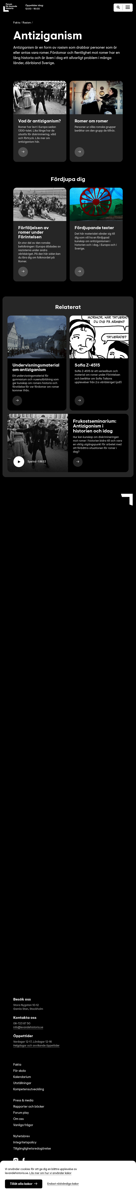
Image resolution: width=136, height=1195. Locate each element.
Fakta (16, 22)
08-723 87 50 (21, 1023)
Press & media (23, 1100)
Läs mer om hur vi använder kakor (50, 1173)
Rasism (27, 22)
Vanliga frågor (23, 1125)
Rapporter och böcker (28, 1106)
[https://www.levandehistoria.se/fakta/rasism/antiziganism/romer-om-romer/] (79, 152)
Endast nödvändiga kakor (63, 1184)
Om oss (18, 1119)
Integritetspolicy (24, 1142)
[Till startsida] (10, 7)
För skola (19, 1071)
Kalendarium (22, 1077)
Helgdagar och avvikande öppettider (36, 1045)
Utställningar (22, 1083)
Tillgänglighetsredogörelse (32, 1148)
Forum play (21, 1113)
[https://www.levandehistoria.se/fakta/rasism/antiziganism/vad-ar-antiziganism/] (23, 152)
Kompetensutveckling (28, 1089)
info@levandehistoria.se (28, 1027)
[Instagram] (15, 1160)
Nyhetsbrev (21, 1136)
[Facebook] (23, 1160)
